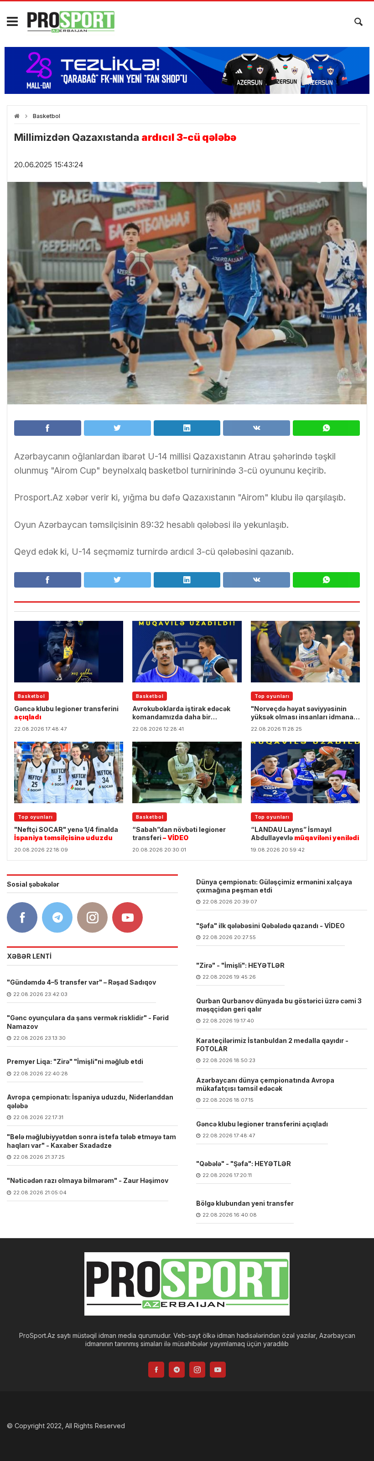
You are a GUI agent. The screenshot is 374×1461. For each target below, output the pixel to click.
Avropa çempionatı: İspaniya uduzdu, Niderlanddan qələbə (90, 1101)
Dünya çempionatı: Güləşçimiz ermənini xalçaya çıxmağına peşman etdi (274, 886)
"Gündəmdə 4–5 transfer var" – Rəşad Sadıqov (81, 982)
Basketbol (46, 116)
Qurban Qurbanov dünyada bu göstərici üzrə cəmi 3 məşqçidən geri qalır (279, 1005)
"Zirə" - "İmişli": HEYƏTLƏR (240, 965)
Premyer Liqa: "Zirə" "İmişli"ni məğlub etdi (75, 1061)
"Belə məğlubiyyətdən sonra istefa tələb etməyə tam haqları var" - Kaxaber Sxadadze (91, 1141)
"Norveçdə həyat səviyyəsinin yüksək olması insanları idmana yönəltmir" (302, 713)
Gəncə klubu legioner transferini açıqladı (262, 1124)
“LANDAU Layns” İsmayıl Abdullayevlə (305, 833)
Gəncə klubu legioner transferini (66, 713)
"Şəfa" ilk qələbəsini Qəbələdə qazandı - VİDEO (270, 925)
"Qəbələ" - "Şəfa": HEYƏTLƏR (243, 1163)
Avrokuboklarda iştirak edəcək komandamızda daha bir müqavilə (181, 713)
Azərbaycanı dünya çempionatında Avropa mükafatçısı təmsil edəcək (265, 1084)
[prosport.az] (70, 22)
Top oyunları (272, 696)
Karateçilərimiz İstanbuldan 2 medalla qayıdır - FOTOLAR (272, 1045)
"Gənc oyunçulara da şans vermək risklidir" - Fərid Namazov (88, 1022)
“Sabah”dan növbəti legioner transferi (179, 833)
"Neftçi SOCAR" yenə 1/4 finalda (66, 833)
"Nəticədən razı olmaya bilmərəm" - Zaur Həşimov (87, 1180)
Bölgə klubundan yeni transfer (245, 1203)
